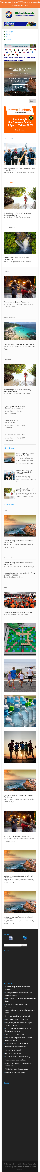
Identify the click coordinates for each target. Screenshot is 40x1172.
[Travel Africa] (13, 55)
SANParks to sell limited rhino (15, 435)
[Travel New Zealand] (18, 50)
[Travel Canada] (27, 50)
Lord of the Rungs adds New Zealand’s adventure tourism (15, 407)
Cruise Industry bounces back (15, 1060)
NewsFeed (13, 413)
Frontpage (9, 31)
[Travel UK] (22, 50)
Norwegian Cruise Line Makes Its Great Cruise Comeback (19, 170)
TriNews (9, 428)
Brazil (22, 346)
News (32, 173)
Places (6, 349)
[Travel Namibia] (9, 55)
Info (7, 37)
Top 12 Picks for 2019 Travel (15, 1034)
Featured (26, 173)
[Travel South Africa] (14, 50)
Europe (23, 461)
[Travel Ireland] (31, 50)
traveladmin (11, 411)
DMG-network (30, 1166)
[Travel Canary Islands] (32, 53)
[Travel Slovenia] (28, 53)
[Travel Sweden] (7, 53)
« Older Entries (9, 448)
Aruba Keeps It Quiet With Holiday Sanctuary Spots (17, 214)
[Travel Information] (6, 50)
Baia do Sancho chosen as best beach (19, 344)
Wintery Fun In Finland (13, 1050)
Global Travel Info (29, 1164)
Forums (8, 39)
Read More (20, 87)
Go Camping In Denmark (13, 1053)
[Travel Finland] (20, 53)
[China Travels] (17, 55)
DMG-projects (19, 1166)
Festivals (19, 463)
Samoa (28, 261)
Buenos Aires (24, 304)
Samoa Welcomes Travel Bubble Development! (17, 258)
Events (8, 34)
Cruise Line (18, 173)
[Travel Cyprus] (11, 53)
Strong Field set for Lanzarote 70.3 (11, 421)
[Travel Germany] (15, 53)
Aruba (16, 217)
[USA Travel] (10, 50)
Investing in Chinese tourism (15, 1072)
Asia (14, 614)
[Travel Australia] (4, 55)
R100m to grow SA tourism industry (17, 1057)
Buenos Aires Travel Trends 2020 (17, 302)
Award (17, 346)
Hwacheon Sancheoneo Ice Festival (18, 612)
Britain (16, 304)
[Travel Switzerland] (24, 53)
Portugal (30, 463)
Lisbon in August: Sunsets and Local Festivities (20, 69)
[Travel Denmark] (35, 50)
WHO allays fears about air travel (16, 1069)
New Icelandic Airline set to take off (17, 1016)
